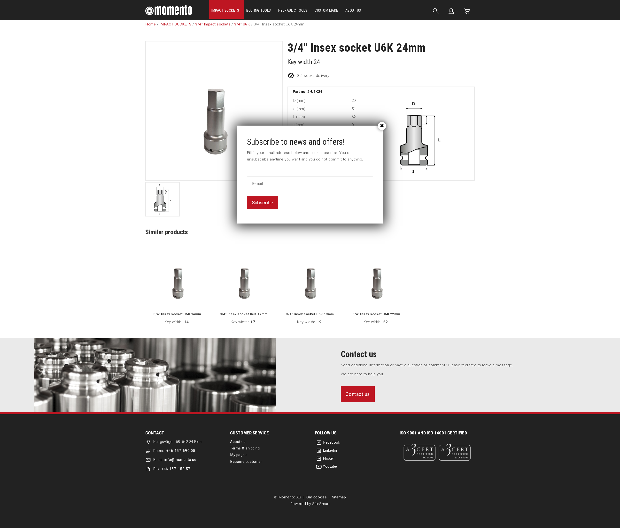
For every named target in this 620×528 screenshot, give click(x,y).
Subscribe (262, 203)
